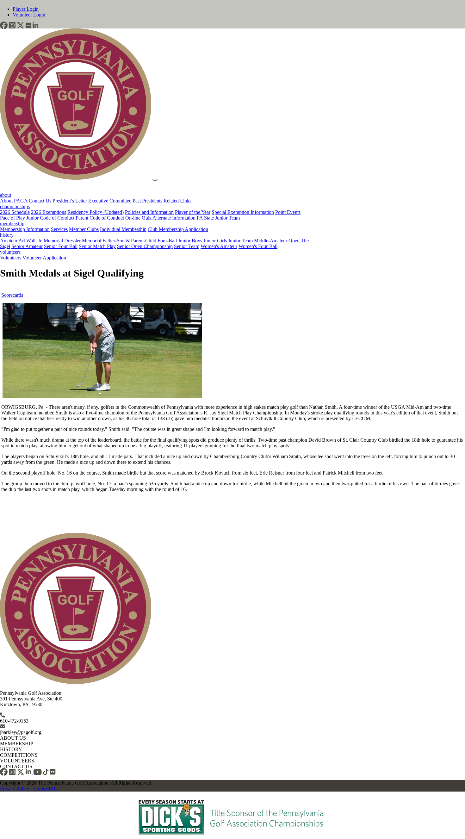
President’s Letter (70, 200)
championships (15, 206)
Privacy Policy (14, 788)
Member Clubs (84, 229)
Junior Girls (215, 240)
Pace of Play (12, 218)
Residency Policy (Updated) (95, 212)
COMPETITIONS (19, 755)
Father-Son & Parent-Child (129, 240)
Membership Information (25, 229)
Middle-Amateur (270, 240)
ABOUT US (13, 738)
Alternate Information (173, 218)
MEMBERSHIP (16, 743)
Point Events (288, 212)
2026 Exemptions (48, 212)
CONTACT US (16, 766)
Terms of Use (46, 788)
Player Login (26, 9)
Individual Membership (123, 229)
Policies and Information (149, 212)
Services (59, 229)
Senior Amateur (27, 246)
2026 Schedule (15, 212)
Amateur (8, 240)
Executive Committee (109, 200)
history (7, 235)
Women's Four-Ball (258, 246)
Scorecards (12, 295)
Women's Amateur (219, 246)
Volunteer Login (29, 14)
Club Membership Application (178, 229)
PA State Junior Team (218, 218)
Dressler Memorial (82, 240)
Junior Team (240, 240)
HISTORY (11, 749)
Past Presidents (147, 200)
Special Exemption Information (243, 212)
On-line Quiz (138, 218)
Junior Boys (190, 240)
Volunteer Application (44, 257)
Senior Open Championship (145, 246)
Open (294, 240)
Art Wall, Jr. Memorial (40, 240)
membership (12, 223)
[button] (4, 25)
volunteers (10, 252)
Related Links (177, 200)
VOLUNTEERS (17, 760)
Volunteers (10, 257)
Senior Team (186, 246)
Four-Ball (167, 240)
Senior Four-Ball (61, 246)
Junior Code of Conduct (50, 218)
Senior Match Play (97, 246)
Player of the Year (192, 212)
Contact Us (40, 200)
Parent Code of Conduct (100, 218)
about (5, 195)
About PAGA (14, 200)
